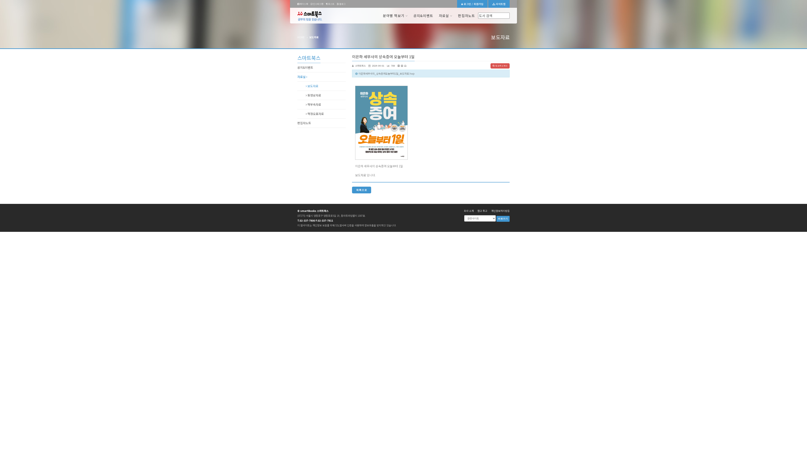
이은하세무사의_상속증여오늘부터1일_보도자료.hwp (387, 73)
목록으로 (361, 190)
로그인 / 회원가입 (473, 4)
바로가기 (503, 218)
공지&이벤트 (423, 15)
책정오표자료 (315, 114)
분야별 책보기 (393, 15)
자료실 (444, 15)
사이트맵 (500, 4)
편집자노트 (466, 15)
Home (301, 37)
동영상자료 (314, 95)
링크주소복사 (501, 66)
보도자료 (312, 86)
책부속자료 (314, 104)
